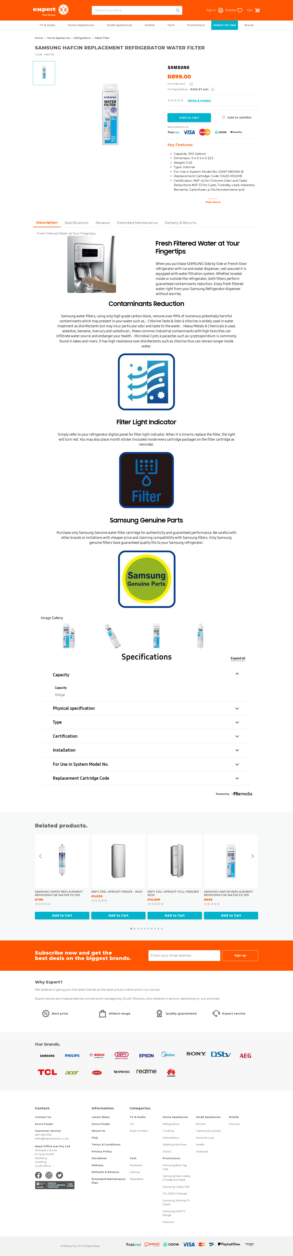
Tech (171, 25)
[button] (69, 636)
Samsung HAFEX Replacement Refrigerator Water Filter (59, 893)
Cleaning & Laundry (208, 1130)
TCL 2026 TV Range (175, 1193)
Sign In (211, 10)
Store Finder (44, 1124)
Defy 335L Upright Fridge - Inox (116, 891)
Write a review (199, 100)
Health (200, 1144)
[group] (110, 114)
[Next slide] (252, 856)
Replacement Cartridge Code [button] (81, 778)
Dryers (167, 1151)
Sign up (240, 955)
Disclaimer (99, 1158)
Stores (249, 25)
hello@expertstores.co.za (51, 1138)
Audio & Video (139, 1130)
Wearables (136, 1179)
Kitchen (201, 1124)
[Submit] (177, 9)
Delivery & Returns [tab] (181, 223)
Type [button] (57, 722)
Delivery (97, 1165)
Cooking (168, 1130)
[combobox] (137, 10)
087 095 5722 (43, 1134)
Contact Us (43, 1117)
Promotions (196, 25)
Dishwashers (171, 1137)
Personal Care (205, 1137)
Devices (234, 1124)
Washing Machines (175, 1144)
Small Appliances (119, 25)
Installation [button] (64, 750)
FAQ (95, 1137)
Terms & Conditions (106, 1144)
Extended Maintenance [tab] (137, 223)
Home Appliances (81, 25)
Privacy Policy (102, 1151)
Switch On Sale (224, 25)
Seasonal (202, 1151)
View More (212, 202)
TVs (132, 1124)
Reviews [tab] (103, 223)
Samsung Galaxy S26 (176, 1186)
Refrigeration (82, 37)
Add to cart (189, 118)
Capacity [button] (61, 675)
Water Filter (102, 37)
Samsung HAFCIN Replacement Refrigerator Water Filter (228, 893)
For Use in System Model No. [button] (81, 764)
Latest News (101, 1117)
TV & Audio (47, 25)
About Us (98, 1130)
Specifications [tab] (76, 223)
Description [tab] (47, 223)
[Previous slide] (40, 856)
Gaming (135, 1172)
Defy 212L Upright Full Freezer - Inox (174, 893)
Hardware (136, 1165)
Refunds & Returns (105, 1172)
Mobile (150, 25)
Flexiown (168, 1222)
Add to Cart (62, 915)
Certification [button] (65, 736)
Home (39, 37)
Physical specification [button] (74, 708)
